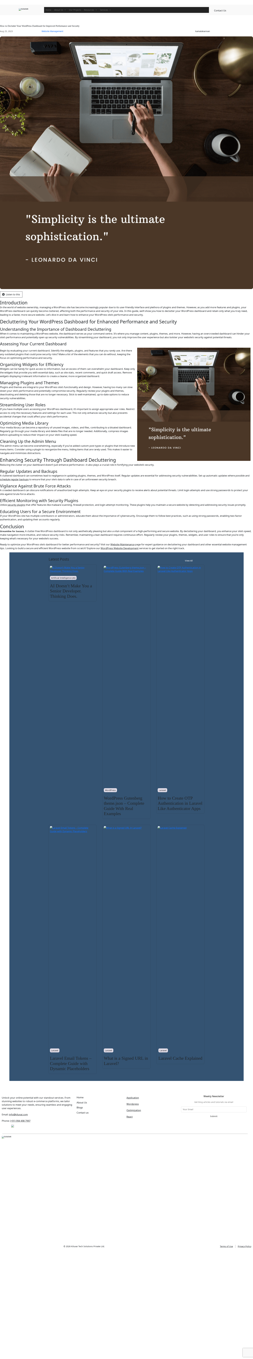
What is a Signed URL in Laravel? (126, 1061)
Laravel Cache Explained (180, 1058)
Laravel (162, 790)
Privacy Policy (244, 1246)
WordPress (110, 790)
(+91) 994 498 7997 (20, 1120)
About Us (58, 9)
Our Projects (75, 9)
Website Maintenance (122, 544)
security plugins (16, 504)
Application (132, 1097)
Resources (89, 9)
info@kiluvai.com (18, 1114)
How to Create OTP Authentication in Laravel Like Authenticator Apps (180, 803)
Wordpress (132, 1104)
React (129, 1116)
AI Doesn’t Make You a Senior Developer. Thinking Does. (71, 591)
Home (48, 9)
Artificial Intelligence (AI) (63, 577)
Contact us (220, 10)
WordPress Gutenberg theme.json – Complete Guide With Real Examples (124, 806)
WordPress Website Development (120, 548)
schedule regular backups (14, 479)
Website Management (52, 31)
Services (104, 9)
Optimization (133, 1110)
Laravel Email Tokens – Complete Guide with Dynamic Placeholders (71, 1063)
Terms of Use (226, 1246)
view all (189, 560)
